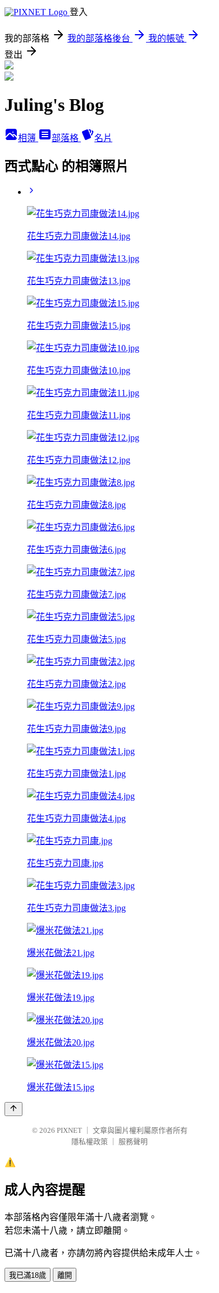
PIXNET (69, 1130)
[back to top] (13, 1109)
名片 (103, 138)
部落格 (66, 138)
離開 (64, 1275)
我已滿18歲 (27, 1275)
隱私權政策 (89, 1141)
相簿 (28, 138)
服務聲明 (133, 1141)
